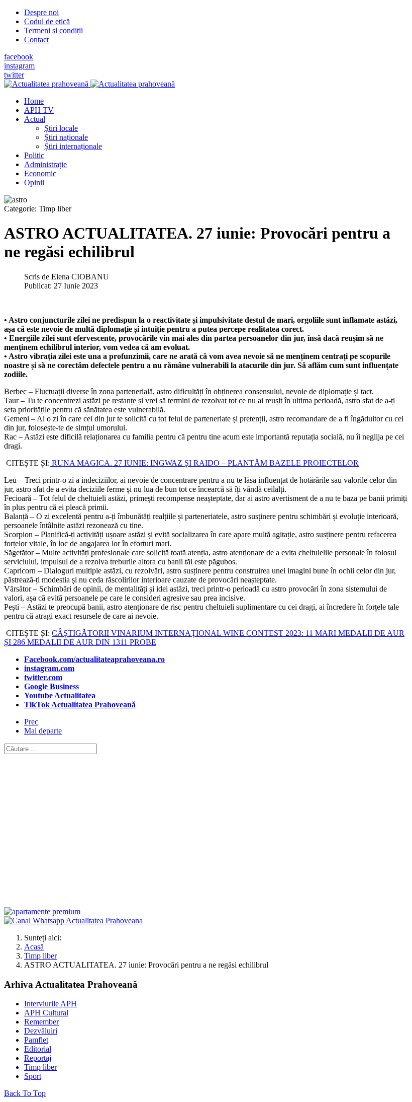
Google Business (51, 686)
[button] (34, 119)
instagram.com (49, 668)
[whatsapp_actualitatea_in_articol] (73, 920)
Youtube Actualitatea (59, 695)
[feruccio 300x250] (42, 911)
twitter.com (43, 677)
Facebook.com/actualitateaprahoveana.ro (94, 659)
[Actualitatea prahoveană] (89, 84)
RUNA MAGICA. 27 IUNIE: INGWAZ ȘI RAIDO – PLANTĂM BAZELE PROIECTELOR (204, 463)
